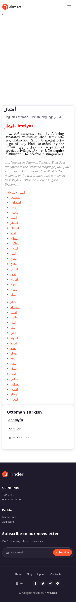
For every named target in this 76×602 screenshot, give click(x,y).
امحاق (14, 389)
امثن (13, 333)
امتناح (14, 259)
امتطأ (14, 207)
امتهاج (14, 279)
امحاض (15, 384)
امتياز (21, 192)
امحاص (15, 379)
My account (9, 517)
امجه (13, 358)
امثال (14, 312)
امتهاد (14, 284)
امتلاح (14, 238)
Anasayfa (15, 420)
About (18, 574)
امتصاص (16, 202)
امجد (13, 348)
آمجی (14, 363)
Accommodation (12, 499)
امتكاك (15, 228)
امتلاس (15, 243)
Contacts (55, 574)
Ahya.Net (51, 592)
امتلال (14, 248)
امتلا (13, 233)
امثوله (14, 338)
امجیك (14, 369)
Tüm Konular (18, 438)
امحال (14, 399)
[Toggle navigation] (69, 7)
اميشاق (15, 197)
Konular (14, 429)
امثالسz (16, 317)
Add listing (8, 521)
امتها (13, 274)
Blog (29, 574)
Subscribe (62, 552)
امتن (13, 254)
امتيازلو (15, 307)
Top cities (8, 494)
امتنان (14, 269)
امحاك (14, 394)
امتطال (15, 212)
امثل (13, 322)
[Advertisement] (38, 66)
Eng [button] (22, 583)
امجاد (14, 343)
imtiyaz (10, 192)
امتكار (14, 223)
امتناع (14, 264)
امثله (13, 328)
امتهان (14, 289)
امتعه (14, 218)
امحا (13, 374)
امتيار (14, 295)
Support (41, 574)
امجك (14, 353)
